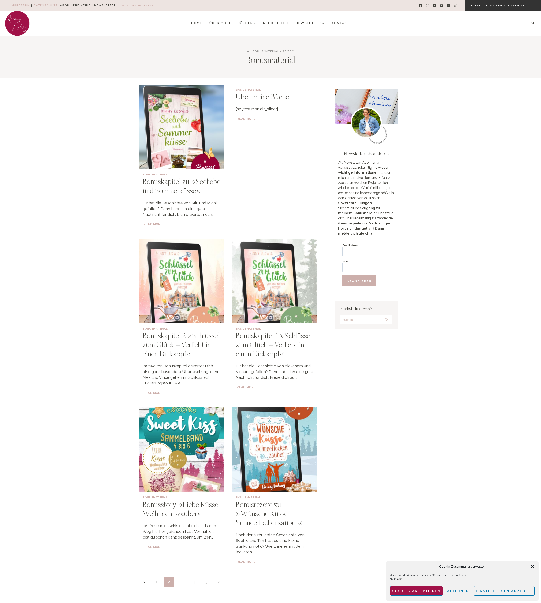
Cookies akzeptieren (416, 591)
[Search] (386, 320)
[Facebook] (421, 6)
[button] (532, 567)
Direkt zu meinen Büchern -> (497, 5)
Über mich (219, 23)
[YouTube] (442, 6)
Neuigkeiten (275, 23)
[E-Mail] (435, 6)
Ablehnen (458, 591)
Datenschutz (46, 5)
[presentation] (181, 127)
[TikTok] (455, 6)
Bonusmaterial (155, 174)
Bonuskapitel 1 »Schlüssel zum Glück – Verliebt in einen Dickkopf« (274, 345)
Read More (153, 224)
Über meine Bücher (263, 97)
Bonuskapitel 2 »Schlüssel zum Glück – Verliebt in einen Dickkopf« (181, 345)
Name (346, 261)
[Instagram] (428, 6)
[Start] (248, 51)
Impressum (20, 5)
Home (196, 23)
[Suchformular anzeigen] (533, 23)
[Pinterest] (448, 6)
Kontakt (341, 23)
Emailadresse (352, 245)
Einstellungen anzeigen (504, 591)
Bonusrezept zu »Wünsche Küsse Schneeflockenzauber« (269, 514)
